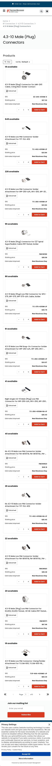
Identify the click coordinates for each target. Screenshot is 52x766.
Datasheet (12, 91)
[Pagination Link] (5, 695)
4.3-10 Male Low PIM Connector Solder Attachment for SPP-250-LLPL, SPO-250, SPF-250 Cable (26, 190)
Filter (8, 62)
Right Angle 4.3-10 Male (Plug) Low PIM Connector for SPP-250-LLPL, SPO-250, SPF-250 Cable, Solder (25, 400)
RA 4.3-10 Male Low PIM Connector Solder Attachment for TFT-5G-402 (23, 505)
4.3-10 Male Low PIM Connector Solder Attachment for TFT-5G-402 (21, 138)
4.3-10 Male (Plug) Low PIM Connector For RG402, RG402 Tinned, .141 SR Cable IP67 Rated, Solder (25, 609)
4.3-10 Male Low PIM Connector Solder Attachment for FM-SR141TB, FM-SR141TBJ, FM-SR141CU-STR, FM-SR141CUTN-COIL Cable (25, 557)
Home (5, 21)
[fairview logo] (16, 10)
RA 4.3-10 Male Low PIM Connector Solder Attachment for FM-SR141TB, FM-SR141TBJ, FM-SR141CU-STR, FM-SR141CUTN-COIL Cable (25, 452)
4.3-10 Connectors (26, 23)
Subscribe (26, 714)
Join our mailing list (17, 703)
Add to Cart (39, 110)
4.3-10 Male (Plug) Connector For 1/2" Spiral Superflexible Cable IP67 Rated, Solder (24, 242)
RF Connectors (9, 23)
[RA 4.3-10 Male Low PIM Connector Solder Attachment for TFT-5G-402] (26, 491)
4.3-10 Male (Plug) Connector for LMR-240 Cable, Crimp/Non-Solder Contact (23, 85)
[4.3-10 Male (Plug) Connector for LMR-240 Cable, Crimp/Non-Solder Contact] (26, 72)
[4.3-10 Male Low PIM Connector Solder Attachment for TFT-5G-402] (26, 124)
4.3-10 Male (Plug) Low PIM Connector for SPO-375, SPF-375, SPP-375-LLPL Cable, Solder (25, 295)
